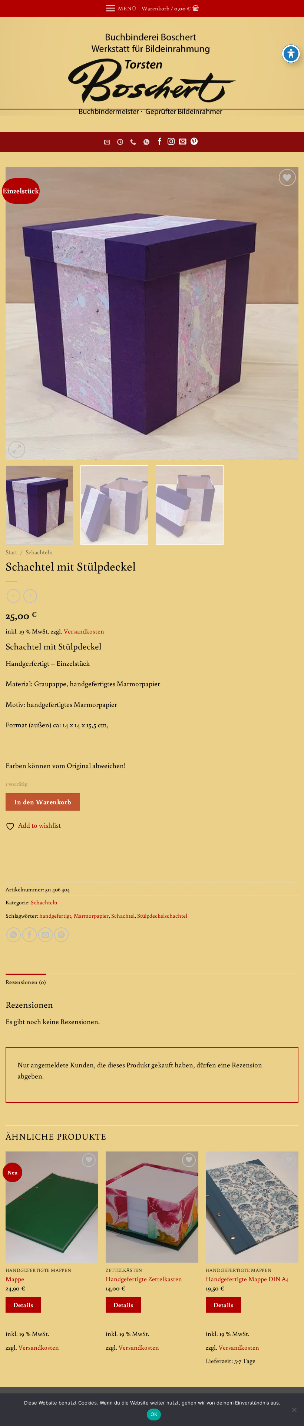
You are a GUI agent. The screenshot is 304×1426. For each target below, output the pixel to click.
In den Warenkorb (43, 801)
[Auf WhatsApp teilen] (13, 934)
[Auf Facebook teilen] (29, 934)
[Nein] (294, 1412)
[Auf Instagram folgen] (171, 142)
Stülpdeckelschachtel (162, 915)
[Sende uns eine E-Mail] (182, 142)
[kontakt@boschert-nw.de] (108, 142)
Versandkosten (84, 631)
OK (154, 1414)
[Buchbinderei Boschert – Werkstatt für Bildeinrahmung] (152, 74)
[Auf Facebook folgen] (159, 142)
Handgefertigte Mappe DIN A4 (247, 1279)
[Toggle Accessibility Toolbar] (291, 54)
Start (11, 552)
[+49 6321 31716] (134, 142)
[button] (120, 8)
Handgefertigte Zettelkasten (144, 1279)
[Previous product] (30, 596)
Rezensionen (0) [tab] (26, 981)
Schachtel (123, 915)
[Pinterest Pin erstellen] (61, 934)
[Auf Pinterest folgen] (194, 142)
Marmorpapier (91, 915)
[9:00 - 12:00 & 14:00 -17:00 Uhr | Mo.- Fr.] (121, 142)
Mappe (15, 1279)
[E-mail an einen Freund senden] (45, 934)
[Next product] (13, 596)
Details (23, 1305)
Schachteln (39, 552)
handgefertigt (55, 915)
